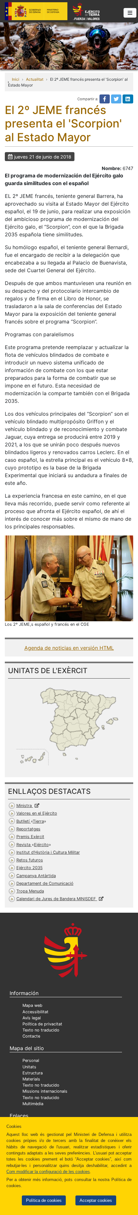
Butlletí (30, 821)
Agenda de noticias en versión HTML (69, 648)
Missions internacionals (44, 1091)
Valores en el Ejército (36, 813)
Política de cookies (44, 1200)
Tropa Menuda (30, 891)
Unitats (29, 1066)
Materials (31, 1079)
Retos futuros (29, 860)
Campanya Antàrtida (36, 875)
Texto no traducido (40, 1030)
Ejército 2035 (29, 867)
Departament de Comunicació (44, 883)
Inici (15, 79)
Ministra (24, 805)
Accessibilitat (35, 1011)
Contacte (31, 1036)
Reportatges (28, 829)
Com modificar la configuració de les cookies (48, 1171)
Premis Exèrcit (30, 836)
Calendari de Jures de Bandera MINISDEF (56, 898)
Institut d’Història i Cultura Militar (48, 852)
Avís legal (31, 1017)
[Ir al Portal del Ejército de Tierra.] (69, 45)
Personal (30, 1060)
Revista (32, 844)
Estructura (32, 1073)
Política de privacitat (42, 1024)
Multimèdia (32, 1103)
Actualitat (34, 79)
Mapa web (32, 1005)
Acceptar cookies (96, 1200)
